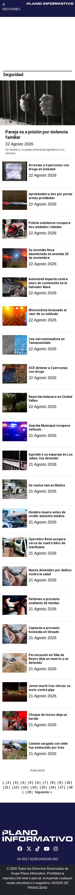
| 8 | (52, 782)
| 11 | (6, 787)
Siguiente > (43, 792)
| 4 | (23, 782)
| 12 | (15, 787)
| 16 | (52, 787)
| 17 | (61, 787)
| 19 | (29, 792)
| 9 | (60, 782)
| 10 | (68, 782)
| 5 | (30, 782)
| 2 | (8, 782)
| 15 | (43, 787)
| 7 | (45, 782)
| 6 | (37, 782)
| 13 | (24, 787)
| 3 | (15, 782)
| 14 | (34, 787)
